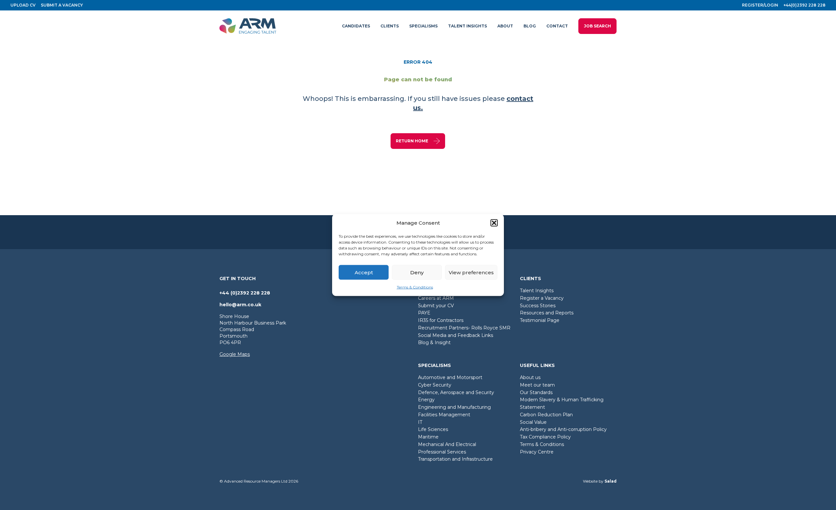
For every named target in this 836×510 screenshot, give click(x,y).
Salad (610, 481)
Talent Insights (537, 291)
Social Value (533, 422)
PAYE (424, 313)
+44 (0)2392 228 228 (244, 293)
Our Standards (536, 392)
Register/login (760, 5)
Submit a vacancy (62, 5)
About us (530, 377)
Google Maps (234, 354)
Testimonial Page (539, 320)
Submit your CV (436, 306)
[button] (494, 223)
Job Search (597, 26)
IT (420, 422)
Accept (364, 272)
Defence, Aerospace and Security (456, 392)
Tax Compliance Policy (545, 437)
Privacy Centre (537, 452)
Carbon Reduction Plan (546, 415)
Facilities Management (444, 415)
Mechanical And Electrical (447, 444)
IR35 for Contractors (440, 320)
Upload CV (23, 5)
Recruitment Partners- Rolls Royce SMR (464, 328)
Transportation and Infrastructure (455, 459)
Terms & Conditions (415, 287)
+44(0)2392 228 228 (804, 5)
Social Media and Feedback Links (455, 335)
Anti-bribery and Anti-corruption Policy (563, 429)
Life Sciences (433, 429)
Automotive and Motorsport (450, 377)
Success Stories (537, 306)
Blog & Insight (434, 342)
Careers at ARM (436, 298)
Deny (417, 272)
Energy (426, 400)
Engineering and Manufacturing (454, 407)
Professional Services (442, 452)
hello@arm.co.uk (240, 305)
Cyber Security (434, 385)
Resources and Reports (546, 313)
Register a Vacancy (542, 298)
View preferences (471, 272)
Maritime (428, 437)
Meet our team (537, 385)
